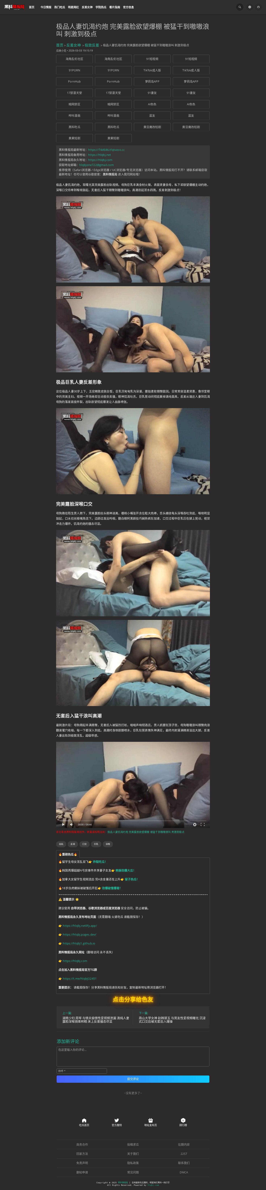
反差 (73, 844)
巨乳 (96, 844)
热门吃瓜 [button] (59, 7)
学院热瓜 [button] (101, 7)
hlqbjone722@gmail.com (96, 165)
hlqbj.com (153, 1185)
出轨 (61, 844)
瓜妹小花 (61, 50)
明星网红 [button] (73, 7)
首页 (59, 45)
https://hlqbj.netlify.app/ (80, 926)
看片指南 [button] (114, 7)
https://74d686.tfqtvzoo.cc (106, 150)
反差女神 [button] (87, 7)
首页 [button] (31, 7)
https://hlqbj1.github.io (79, 943)
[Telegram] (249, 7)
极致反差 (92, 45)
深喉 (108, 844)
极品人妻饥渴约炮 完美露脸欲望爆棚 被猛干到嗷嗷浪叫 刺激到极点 (145, 832)
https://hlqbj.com (100, 160)
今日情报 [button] (46, 7)
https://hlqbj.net (99, 155)
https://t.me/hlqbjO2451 (80, 979)
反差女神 (73, 45)
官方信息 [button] (128, 7)
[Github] (258, 7)
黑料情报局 (123, 1183)
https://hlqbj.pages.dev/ (79, 934)
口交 (84, 844)
